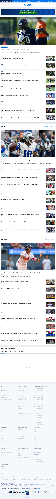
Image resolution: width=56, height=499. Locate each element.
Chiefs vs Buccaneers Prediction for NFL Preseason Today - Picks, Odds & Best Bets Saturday (21, 169)
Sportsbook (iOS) (4, 454)
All (2, 351)
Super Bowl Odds (21, 390)
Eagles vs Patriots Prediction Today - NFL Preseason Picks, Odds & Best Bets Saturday (20, 184)
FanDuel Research (6, 1)
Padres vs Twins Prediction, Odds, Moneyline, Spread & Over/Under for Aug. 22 (18, 340)
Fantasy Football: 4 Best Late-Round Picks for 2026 (12, 58)
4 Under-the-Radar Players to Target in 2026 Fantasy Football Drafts (16, 95)
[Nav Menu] (2, 5)
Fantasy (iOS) (3, 450)
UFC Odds (19, 406)
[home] (28, 5)
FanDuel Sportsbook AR (38, 388)
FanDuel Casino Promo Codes (39, 461)
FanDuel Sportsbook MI (38, 408)
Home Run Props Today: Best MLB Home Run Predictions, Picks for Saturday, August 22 (22, 273)
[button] (28, 12)
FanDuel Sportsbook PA (38, 417)
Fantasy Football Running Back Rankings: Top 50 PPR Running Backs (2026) (18, 102)
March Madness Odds (22, 399)
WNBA (35, 443)
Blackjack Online (37, 454)
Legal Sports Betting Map (5, 401)
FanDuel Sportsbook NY (38, 413)
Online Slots (36, 450)
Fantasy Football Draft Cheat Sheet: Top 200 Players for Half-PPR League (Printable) (20, 80)
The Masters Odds (21, 404)
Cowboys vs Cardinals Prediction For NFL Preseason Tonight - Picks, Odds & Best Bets (20, 117)
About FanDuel (4, 390)
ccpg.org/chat (36, 484)
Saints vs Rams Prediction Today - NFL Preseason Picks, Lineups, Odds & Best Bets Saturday (21, 206)
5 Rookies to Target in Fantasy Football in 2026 (11, 73)
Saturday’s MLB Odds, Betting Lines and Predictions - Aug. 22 (14, 281)
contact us (38, 488)
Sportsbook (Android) (5, 456)
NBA (11, 351)
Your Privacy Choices (27, 479)
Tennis (35, 440)
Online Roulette (37, 457)
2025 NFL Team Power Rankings (24, 457)
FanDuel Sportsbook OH (38, 415)
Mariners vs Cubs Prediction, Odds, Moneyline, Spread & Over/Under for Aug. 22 (19, 333)
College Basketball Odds (22, 397)
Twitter (2, 468)
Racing (49, 1)
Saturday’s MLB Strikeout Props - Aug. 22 (10, 288)
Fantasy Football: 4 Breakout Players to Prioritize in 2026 (15, 49)
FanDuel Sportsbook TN (38, 419)
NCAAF (6, 351)
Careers (3, 477)
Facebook (3, 466)
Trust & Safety (26, 477)
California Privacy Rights (6, 479)
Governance (15, 477)
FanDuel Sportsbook (21, 429)
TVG (18, 431)
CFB (35, 436)
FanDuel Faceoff (21, 436)
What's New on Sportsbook (6, 392)
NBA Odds (20, 392)
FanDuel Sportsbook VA (38, 420)
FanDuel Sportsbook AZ (38, 390)
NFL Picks (19, 455)
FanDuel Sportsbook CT (38, 395)
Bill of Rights (37, 477)
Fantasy (28, 1)
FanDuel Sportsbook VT (38, 422)
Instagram (3, 470)
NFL (22, 351)
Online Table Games (38, 459)
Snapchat (3, 473)
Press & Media (48, 479)
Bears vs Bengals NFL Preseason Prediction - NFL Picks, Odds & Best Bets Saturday (19, 177)
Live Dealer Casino (37, 456)
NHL (15, 351)
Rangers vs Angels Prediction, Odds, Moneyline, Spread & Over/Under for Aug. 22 (19, 325)
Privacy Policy (48, 477)
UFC (2, 436)
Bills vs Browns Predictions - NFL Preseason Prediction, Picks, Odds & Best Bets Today (20, 229)
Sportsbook (17, 1)
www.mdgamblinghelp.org (34, 485)
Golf (35, 438)
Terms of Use (15, 479)
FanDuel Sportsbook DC (38, 397)
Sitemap (2, 404)
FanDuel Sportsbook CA (38, 392)
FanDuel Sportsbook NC (38, 410)
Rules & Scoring (4, 395)
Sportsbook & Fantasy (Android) (7, 452)
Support (2, 388)
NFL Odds (19, 388)
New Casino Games (37, 452)
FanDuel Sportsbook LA (38, 404)
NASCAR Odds (20, 410)
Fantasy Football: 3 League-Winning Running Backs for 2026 (14, 88)
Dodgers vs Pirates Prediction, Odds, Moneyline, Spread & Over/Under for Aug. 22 (19, 310)
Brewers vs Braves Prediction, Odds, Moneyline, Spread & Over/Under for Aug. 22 (19, 318)
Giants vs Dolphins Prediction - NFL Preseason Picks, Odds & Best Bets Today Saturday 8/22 (21, 192)
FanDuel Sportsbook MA (38, 406)
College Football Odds (22, 395)
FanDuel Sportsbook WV (38, 424)
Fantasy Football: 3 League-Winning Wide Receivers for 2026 (14, 65)
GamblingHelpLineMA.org (6, 485)
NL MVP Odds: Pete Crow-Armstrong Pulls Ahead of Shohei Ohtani (16, 303)
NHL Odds (19, 401)
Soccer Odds (20, 408)
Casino (38, 1)
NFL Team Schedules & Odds (23, 459)
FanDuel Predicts (21, 438)
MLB (19, 351)
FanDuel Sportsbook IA (38, 399)
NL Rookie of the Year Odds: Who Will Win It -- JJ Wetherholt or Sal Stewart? (18, 296)
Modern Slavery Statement (6, 399)
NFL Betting (20, 453)
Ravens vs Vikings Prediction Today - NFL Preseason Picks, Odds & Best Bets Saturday (20, 214)
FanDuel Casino (20, 433)
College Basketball (4, 433)
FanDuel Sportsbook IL (38, 401)
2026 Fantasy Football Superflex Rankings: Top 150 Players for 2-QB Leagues (18, 110)
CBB (35, 445)
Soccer (2, 438)
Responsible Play (4, 397)
